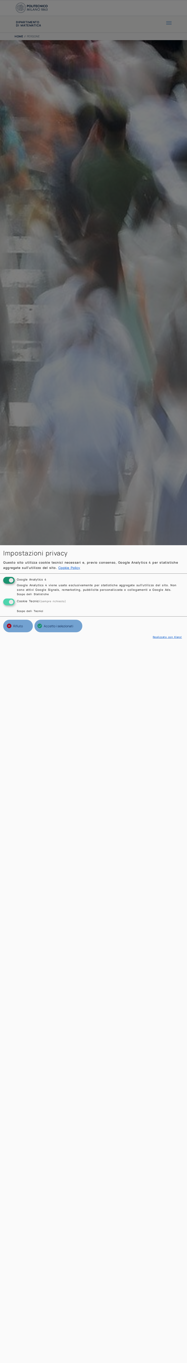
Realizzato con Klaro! (167, 637)
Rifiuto (18, 626)
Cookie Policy (69, 567)
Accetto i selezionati (58, 626)
